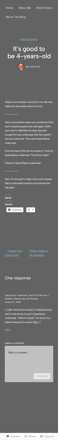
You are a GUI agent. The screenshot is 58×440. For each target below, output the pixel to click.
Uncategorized (29, 39)
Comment (42, 376)
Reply (7, 329)
